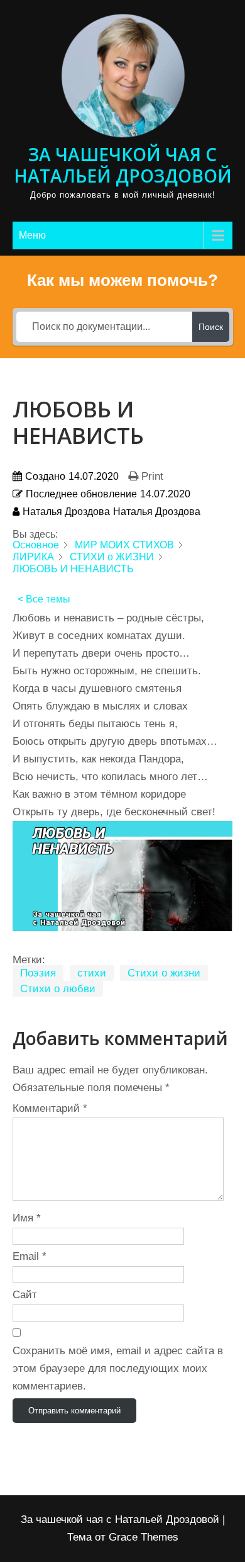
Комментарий (50, 1108)
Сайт (25, 1295)
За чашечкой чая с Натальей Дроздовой (123, 165)
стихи (91, 973)
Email (29, 1256)
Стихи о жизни (164, 973)
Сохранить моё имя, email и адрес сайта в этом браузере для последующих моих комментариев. (118, 1368)
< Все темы (44, 599)
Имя (27, 1218)
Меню (32, 235)
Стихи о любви (57, 989)
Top (231, 1545)
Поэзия (38, 973)
